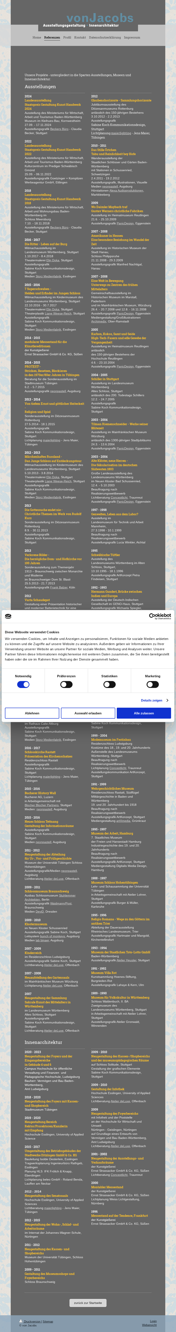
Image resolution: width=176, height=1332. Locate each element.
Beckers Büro (59, 129)
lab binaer (42, 940)
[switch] (66, 684)
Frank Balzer (58, 587)
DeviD (40, 911)
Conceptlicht (119, 497)
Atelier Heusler (126, 960)
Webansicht (149, 1325)
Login (153, 1321)
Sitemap (48, 1321)
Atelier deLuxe (54, 878)
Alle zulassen (144, 713)
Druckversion (32, 1321)
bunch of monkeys (52, 936)
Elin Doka (52, 260)
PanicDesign (125, 223)
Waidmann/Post (60, 903)
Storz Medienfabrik (48, 276)
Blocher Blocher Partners (42, 805)
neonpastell (58, 391)
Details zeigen (151, 700)
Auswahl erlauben (88, 713)
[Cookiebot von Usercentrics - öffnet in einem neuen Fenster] (152, 616)
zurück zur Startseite (88, 1303)
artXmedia (123, 820)
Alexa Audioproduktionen (126, 190)
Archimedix (98, 321)
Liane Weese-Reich (58, 313)
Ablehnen (32, 713)
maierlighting (51, 440)
